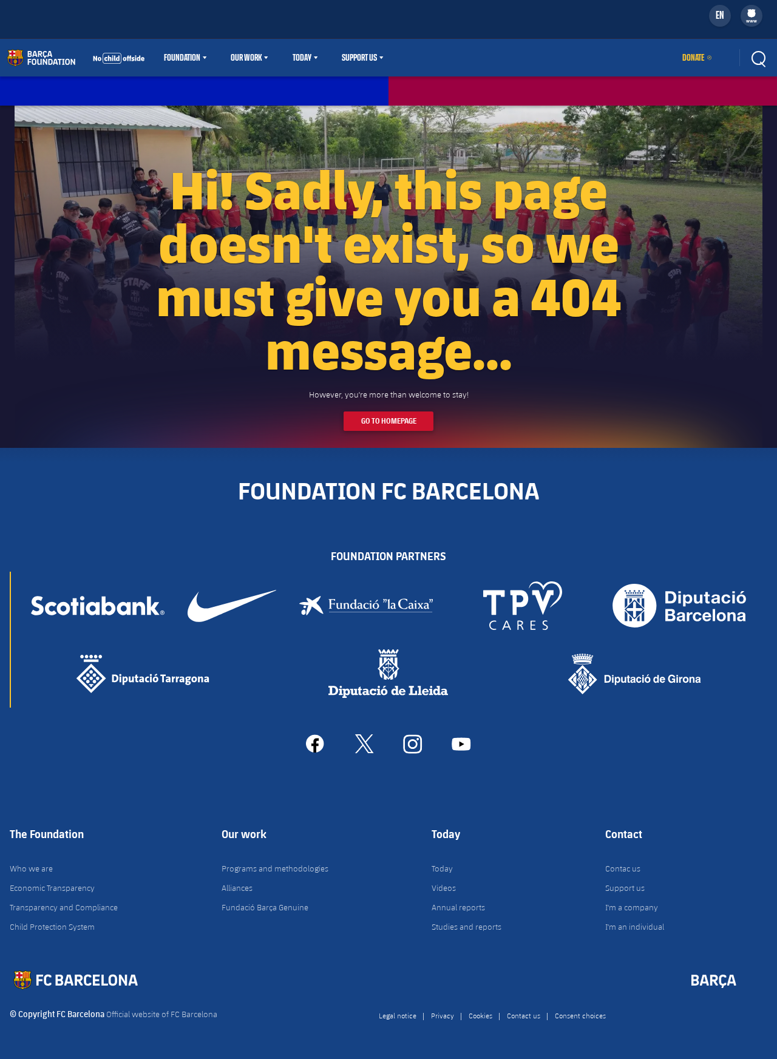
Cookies (480, 1015)
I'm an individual (634, 927)
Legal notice (397, 1015)
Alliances (237, 888)
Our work (246, 58)
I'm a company (631, 907)
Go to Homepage (388, 420)
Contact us (523, 1015)
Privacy (442, 1015)
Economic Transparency (52, 888)
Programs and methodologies (275, 868)
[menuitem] (751, 13)
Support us (625, 888)
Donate (693, 58)
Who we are (31, 868)
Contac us (622, 868)
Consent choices (580, 1015)
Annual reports (458, 907)
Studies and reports (466, 927)
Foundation (182, 58)
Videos (444, 888)
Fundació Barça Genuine (265, 907)
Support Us (359, 58)
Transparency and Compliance (64, 907)
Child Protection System (52, 927)
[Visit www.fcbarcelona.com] (76, 57)
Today (302, 58)
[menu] (751, 16)
